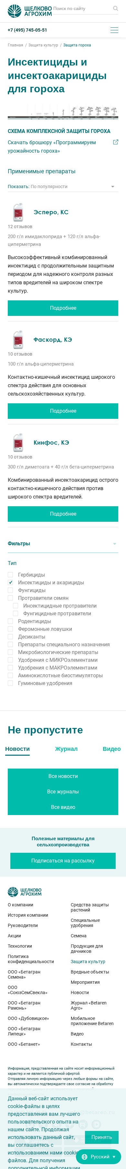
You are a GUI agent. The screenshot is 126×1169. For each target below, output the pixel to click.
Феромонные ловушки (45, 629)
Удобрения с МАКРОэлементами (57, 668)
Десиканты (31, 637)
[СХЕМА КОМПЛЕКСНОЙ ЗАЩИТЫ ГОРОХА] (63, 112)
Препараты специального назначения (64, 644)
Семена (79, 935)
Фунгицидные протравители (57, 613)
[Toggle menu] (114, 30)
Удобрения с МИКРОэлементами (58, 660)
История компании (28, 915)
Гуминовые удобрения (45, 683)
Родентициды (34, 621)
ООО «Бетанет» (24, 1044)
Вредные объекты (90, 971)
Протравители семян (43, 598)
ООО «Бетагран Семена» (24, 974)
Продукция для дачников (87, 948)
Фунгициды (32, 590)
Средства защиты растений (90, 907)
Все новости (63, 776)
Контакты (81, 1044)
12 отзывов (20, 226)
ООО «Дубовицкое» (28, 1018)
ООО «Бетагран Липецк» (24, 1031)
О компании (20, 904)
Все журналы (63, 792)
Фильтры (19, 543)
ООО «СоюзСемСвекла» (27, 990)
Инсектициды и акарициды (51, 582)
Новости (80, 992)
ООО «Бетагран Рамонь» (24, 1005)
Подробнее (63, 308)
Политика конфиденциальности (31, 959)
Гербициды (31, 575)
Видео (77, 1033)
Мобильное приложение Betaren (92, 1021)
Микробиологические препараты (58, 652)
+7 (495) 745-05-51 (27, 30)
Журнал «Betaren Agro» (89, 1005)
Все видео (63, 807)
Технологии (20, 946)
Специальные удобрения (85, 923)
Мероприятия (85, 982)
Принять (101, 1137)
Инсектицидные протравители (60, 606)
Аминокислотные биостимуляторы (60, 675)
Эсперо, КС (51, 212)
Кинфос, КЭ (51, 442)
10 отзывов (20, 354)
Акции (14, 935)
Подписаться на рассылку (63, 861)
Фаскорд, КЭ (53, 339)
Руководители (23, 925)
